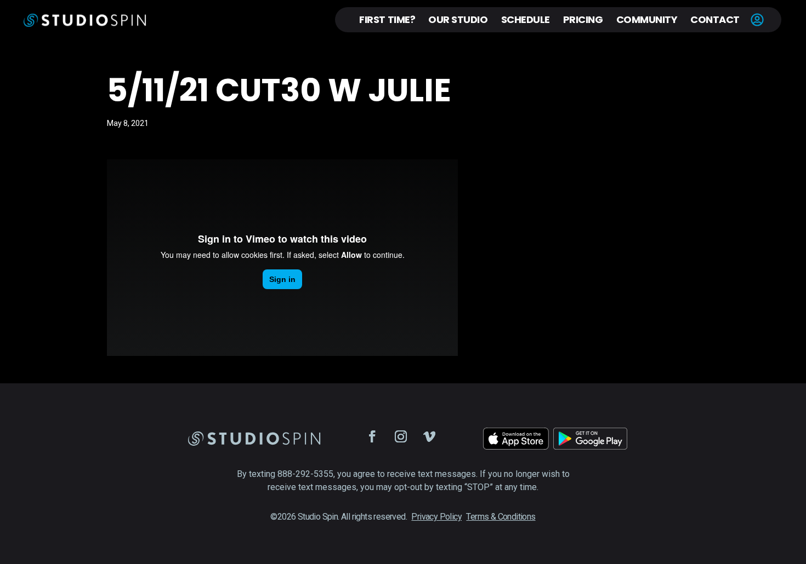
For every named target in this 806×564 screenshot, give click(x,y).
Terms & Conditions (500, 516)
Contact (715, 19)
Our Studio (457, 19)
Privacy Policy (436, 516)
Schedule (525, 19)
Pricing (583, 19)
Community (647, 19)
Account (757, 19)
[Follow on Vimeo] (429, 436)
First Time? (387, 19)
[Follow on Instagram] (401, 436)
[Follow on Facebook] (372, 436)
